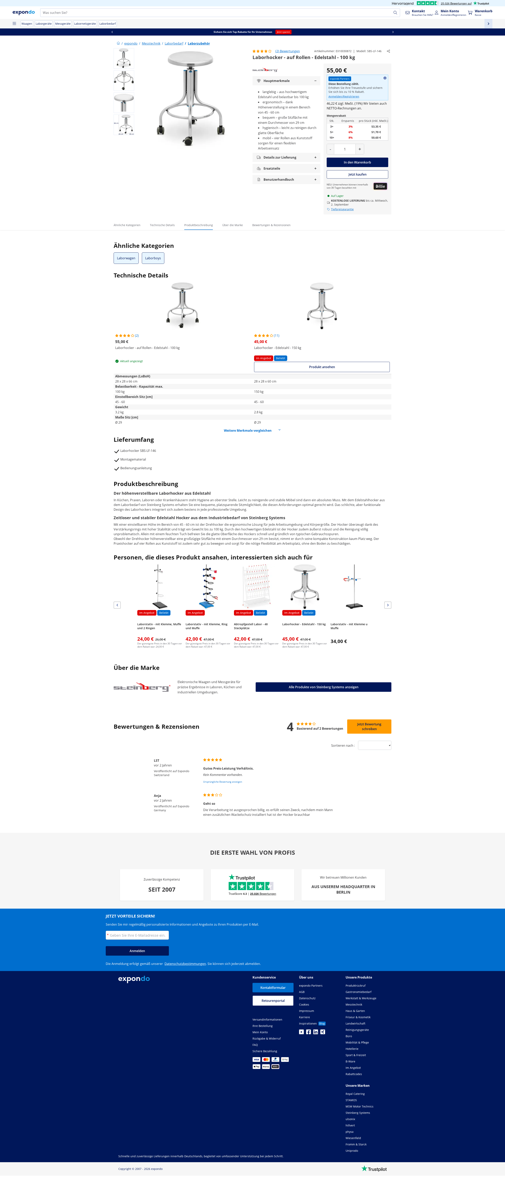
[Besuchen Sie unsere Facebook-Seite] (308, 1033)
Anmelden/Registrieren (343, 96)
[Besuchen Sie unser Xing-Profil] (322, 1033)
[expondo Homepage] (118, 43)
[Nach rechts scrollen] (162, 32)
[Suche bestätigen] (395, 12)
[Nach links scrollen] (386, 32)
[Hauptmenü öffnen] (14, 23)
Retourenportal (273, 1000)
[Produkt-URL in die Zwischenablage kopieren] (388, 51)
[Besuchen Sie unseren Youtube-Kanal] (301, 1033)
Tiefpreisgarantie (342, 209)
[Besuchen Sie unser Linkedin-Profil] (315, 1033)
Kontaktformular (273, 987)
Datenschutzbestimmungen (185, 964)
